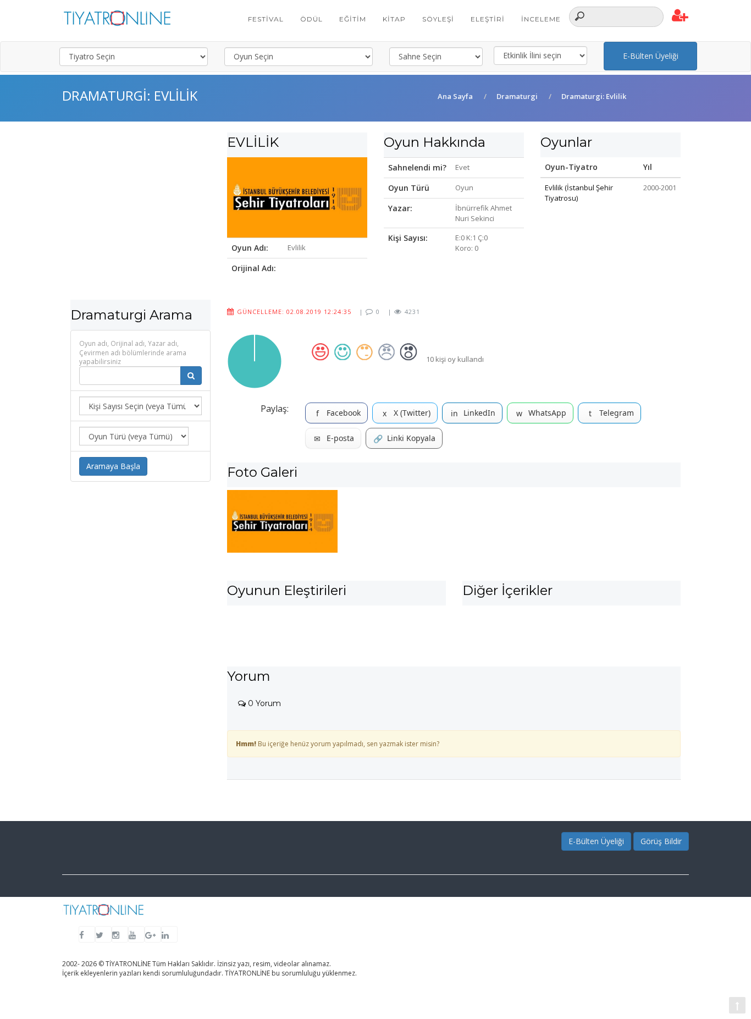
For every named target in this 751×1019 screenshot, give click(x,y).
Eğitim (352, 19)
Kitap (394, 19)
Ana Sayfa (455, 96)
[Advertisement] (140, 222)
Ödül (311, 19)
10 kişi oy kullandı (455, 359)
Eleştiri (488, 19)
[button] (680, 16)
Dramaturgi (517, 96)
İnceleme (541, 19)
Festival (266, 19)
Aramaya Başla (113, 466)
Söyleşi (438, 19)
